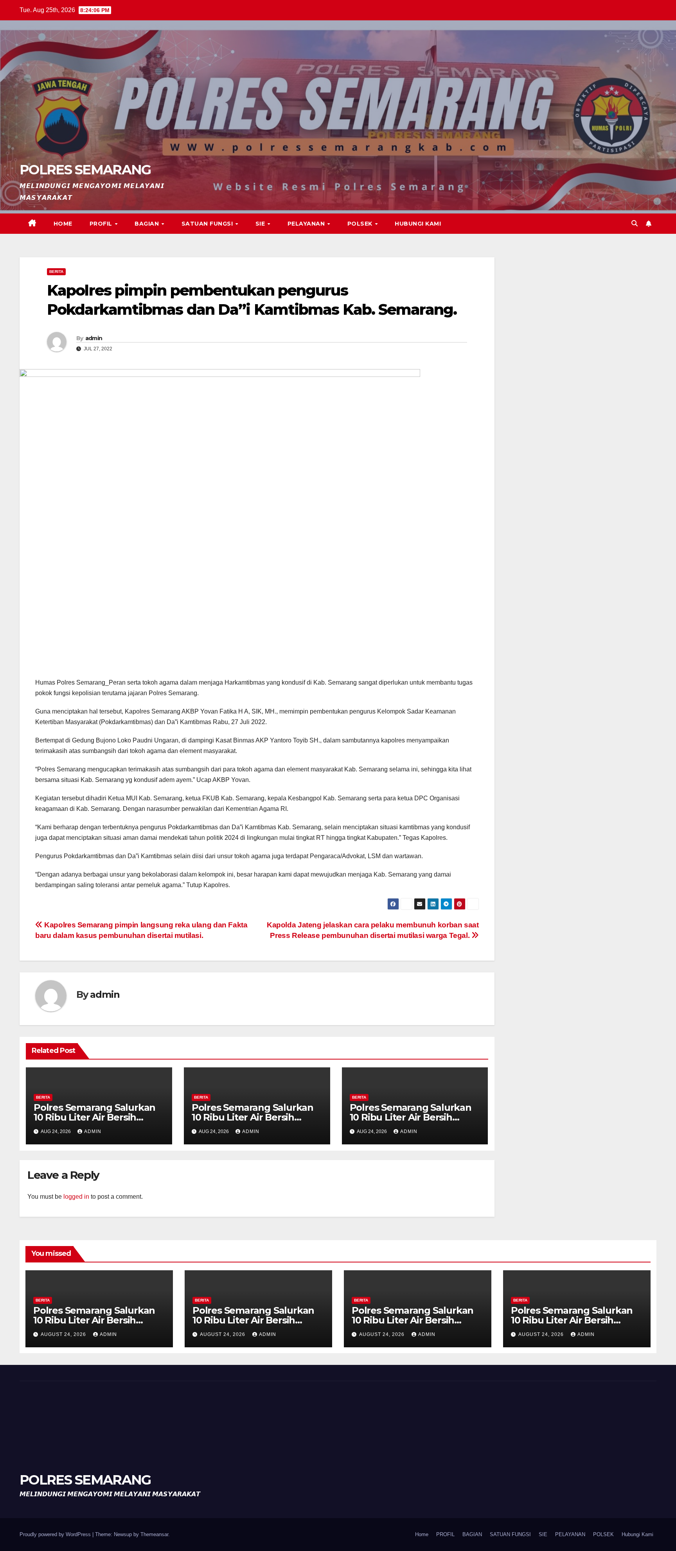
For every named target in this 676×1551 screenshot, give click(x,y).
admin (93, 338)
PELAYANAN (307, 223)
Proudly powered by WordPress (56, 1534)
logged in (76, 1196)
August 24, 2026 (64, 1334)
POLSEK (360, 223)
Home (63, 223)
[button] (634, 223)
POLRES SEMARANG (85, 169)
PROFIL (102, 223)
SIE (261, 223)
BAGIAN (148, 223)
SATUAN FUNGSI (208, 223)
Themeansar (154, 1534)
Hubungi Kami (418, 223)
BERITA (56, 271)
